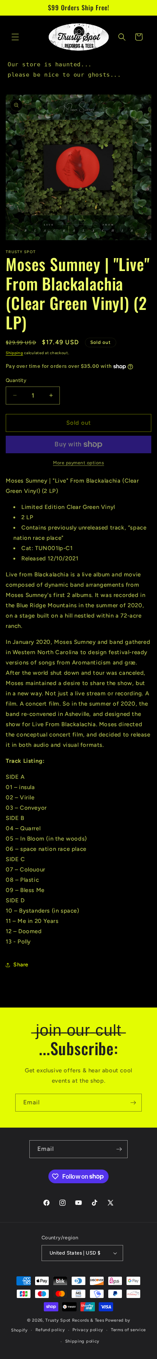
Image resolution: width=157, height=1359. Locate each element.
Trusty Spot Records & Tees (74, 1320)
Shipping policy (82, 1341)
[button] (15, 37)
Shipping (14, 352)
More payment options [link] (78, 462)
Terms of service (128, 1329)
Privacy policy (87, 1329)
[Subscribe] (133, 1103)
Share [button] (21, 964)
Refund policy (50, 1329)
